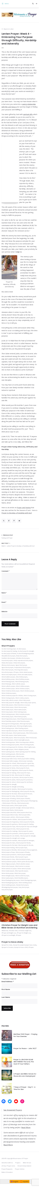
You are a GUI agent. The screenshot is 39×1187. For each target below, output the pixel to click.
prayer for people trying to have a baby (25, 945)
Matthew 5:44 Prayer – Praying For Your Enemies (25, 1035)
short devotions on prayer (22, 705)
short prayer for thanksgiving (10, 791)
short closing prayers (8, 698)
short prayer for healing (9, 773)
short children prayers (23, 686)
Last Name (6, 997)
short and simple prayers (9, 674)
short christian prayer (8, 688)
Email (4, 602)
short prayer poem (23, 803)
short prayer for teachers (25, 789)
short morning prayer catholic (25, 742)
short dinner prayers (21, 707)
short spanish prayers (22, 871)
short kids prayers (32, 733)
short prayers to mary (8, 859)
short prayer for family (8, 768)
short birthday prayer (8, 679)
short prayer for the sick (25, 794)
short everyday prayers (22, 714)
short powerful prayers (8, 756)
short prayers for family (25, 819)
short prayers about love (24, 812)
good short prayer (21, 665)
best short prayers (22, 656)
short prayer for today (8, 796)
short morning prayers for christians (12, 747)
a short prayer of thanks (9, 653)
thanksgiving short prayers (10, 887)
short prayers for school (27, 833)
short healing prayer (8, 728)
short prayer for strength (9, 784)
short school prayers (8, 866)
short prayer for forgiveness (10, 770)
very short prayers (7, 890)
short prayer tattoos (28, 808)
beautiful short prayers (8, 656)
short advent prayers (26, 672)
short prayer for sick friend (24, 782)
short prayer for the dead (9, 794)
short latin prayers (7, 735)
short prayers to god (22, 857)
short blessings (6, 684)
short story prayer (20, 873)
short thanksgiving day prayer (11, 880)
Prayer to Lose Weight (8, 935)
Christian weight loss (25, 931)
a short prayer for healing (9, 651)
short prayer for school (9, 782)
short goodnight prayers (25, 726)
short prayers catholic (8, 817)
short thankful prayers (21, 878)
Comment (6, 571)
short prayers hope (21, 848)
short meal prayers (7, 740)
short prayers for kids (9, 829)
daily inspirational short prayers (23, 660)
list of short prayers (7, 670)
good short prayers (8, 667)
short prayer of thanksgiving (29, 801)
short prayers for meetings (9, 831)
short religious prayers (8, 864)
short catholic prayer (19, 684)
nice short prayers (7, 672)
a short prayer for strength (26, 651)
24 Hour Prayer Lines (8, 1166)
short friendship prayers (9, 721)
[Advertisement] (10, 171)
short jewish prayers (19, 733)
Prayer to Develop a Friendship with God (17, 513)
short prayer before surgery (10, 761)
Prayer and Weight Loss (9, 933)
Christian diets (13, 931)
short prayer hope (22, 796)
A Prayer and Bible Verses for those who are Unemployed (25, 1075)
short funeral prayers (23, 721)
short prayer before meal (9, 759)
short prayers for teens (8, 843)
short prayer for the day (27, 791)
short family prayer (7, 716)
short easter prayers (20, 710)
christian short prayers (23, 658)
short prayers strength (24, 855)
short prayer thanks (8, 810)
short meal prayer (31, 738)
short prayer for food (23, 768)
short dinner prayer (7, 707)
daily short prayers (19, 663)
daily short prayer (7, 663)
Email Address (8, 982)
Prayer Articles (19, 1169)
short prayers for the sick (26, 845)
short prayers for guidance (10, 824)
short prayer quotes (21, 805)
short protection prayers (9, 861)
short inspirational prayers (10, 731)
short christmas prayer (27, 691)
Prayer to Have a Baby (12, 942)
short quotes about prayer (25, 861)
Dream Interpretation (24, 1166)
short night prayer (30, 747)
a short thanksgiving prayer (26, 653)
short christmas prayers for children (12, 695)
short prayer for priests (8, 780)
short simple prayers (8, 871)
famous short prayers (8, 665)
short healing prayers (22, 728)
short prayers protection (9, 855)
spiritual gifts (28, 114)
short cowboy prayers (22, 698)
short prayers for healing (26, 824)
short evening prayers (8, 714)
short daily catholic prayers (10, 700)
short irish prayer (7, 733)
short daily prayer (25, 700)
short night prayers (7, 749)
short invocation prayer (26, 731)
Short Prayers (8, 645)
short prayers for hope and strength (27, 826)
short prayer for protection (24, 780)
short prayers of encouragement (27, 850)
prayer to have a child (21, 947)
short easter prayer (7, 710)
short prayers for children (9, 819)
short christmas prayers (9, 693)
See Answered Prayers (13, 1110)
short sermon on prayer (23, 866)
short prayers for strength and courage (13, 838)
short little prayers (7, 738)
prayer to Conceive (7, 947)
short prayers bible (24, 815)
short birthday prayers (22, 679)
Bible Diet (5, 931)
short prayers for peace (25, 831)
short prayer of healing (9, 798)
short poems (20, 754)
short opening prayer (8, 752)
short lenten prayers (20, 735)
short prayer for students (9, 789)
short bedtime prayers (8, 677)
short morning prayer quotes (10, 745)
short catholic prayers (8, 686)
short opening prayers (8, 754)
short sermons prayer (24, 868)
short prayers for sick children (10, 836)
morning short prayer (21, 670)
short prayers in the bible (9, 850)
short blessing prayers (22, 681)
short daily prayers (7, 705)
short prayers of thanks (23, 852)
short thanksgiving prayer (28, 880)
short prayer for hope (24, 773)
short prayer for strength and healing (13, 787)
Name (4, 593)
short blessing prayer (8, 681)
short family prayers (20, 716)
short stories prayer (8, 873)
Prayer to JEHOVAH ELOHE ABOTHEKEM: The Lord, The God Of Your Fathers (24, 1062)
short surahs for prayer (22, 876)
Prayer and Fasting (24, 507)
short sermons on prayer (9, 868)
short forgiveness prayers (25, 719)
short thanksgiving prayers (10, 883)
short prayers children (23, 817)
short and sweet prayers (25, 674)
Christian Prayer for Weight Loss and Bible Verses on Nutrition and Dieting (19, 926)
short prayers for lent (23, 829)
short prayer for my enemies (10, 777)
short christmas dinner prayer (10, 691)
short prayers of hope (8, 852)
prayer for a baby (7, 945)
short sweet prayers (8, 878)
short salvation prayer (23, 864)
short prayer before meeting (26, 759)
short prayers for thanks (24, 843)
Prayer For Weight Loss (24, 933)
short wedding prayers (8, 885)
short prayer (20, 756)
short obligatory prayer (21, 749)
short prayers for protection (10, 833)
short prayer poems (8, 805)
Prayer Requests (7, 1169)
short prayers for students (9, 840)
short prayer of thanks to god (10, 801)
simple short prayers (22, 885)
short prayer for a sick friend (10, 766)
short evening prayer (20, 712)
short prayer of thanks (23, 798)
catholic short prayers (8, 658)
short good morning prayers (10, 724)
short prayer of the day (9, 803)
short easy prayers (7, 712)
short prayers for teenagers (26, 840)
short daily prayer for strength (11, 703)
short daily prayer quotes (28, 703)
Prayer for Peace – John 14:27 (25, 1048)
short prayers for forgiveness (10, 822)
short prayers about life (9, 812)
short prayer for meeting (23, 775)
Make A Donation (7, 1172)
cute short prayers (7, 660)
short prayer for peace (26, 777)
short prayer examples (26, 761)
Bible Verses (27, 1163)
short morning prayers (27, 745)
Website (4, 611)
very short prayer (24, 887)
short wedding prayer (25, 883)
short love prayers (19, 738)
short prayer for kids (8, 775)
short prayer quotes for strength (11, 808)
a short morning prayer (9, 649)
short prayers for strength (28, 836)
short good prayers (26, 724)
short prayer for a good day (26, 763)
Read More (25, 1127)
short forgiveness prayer (9, 719)
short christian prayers (22, 688)
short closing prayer (30, 695)
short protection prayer (23, 859)
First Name (6, 989)
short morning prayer (8, 742)
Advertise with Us (7, 1163)
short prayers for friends (27, 822)
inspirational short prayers (22, 667)
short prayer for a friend (9, 763)
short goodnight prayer (9, 726)
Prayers (16, 672)
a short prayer (21, 649)
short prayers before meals (10, 815)
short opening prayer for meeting (25, 752)
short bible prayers (22, 677)
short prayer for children (27, 766)
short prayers (19, 810)
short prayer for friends (26, 770)
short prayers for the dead (9, 845)
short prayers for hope (8, 826)
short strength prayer (8, 876)
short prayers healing (8, 848)
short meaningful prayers (22, 740)
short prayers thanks (8, 857)
